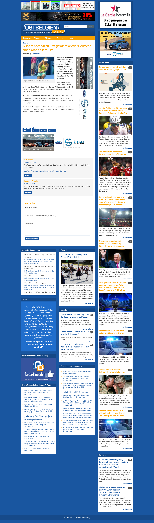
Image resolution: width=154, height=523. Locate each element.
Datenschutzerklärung (82, 518)
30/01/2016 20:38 (30, 183)
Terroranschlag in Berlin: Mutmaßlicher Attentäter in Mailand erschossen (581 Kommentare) (77, 378)
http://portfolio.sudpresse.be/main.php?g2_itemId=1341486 (45, 171)
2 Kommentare (35, 53)
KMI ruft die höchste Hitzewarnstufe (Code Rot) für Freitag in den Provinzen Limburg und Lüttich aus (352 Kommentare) (78, 422)
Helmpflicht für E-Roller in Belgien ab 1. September (37, 449)
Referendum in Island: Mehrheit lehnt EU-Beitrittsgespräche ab (39, 272)
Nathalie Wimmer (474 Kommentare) (75, 392)
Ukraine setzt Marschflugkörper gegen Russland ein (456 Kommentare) (76, 396)
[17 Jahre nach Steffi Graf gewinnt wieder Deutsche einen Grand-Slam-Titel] (38, 68)
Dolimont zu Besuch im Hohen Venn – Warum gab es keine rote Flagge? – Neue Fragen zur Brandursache (38, 399)
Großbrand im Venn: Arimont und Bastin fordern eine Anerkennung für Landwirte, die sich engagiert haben (39, 261)
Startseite (27, 38)
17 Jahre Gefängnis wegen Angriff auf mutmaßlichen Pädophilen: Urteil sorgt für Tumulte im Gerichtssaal (39, 431)
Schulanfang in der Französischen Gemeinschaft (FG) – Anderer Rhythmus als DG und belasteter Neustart (39, 411)
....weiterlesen (88, 303)
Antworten (28, 175)
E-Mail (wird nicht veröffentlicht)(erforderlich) (40, 216)
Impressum (68, 518)
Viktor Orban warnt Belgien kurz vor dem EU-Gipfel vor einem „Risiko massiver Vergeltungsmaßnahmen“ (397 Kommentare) (77, 415)
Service (60, 38)
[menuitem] (26, 38)
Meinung (48, 38)
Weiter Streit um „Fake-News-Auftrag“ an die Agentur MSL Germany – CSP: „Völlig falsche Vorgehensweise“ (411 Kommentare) (77, 403)
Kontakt (70, 38)
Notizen (25, 43)
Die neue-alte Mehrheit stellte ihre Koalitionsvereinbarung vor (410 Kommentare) (77, 410)
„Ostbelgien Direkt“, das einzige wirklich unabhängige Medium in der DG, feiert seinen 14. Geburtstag (39, 443)
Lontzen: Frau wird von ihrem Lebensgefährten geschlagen (38, 405)
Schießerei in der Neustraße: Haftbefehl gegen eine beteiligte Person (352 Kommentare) (78, 429)
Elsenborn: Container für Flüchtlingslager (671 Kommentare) (77, 372)
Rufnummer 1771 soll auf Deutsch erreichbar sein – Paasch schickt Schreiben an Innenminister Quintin (39, 287)
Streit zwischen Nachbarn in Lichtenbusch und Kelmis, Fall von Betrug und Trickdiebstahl (39, 424)
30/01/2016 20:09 (30, 162)
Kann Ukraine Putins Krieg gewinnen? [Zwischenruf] (37, 437)
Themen (37, 38)
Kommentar (29, 224)
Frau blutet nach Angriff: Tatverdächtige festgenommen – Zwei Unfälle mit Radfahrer (38, 392)
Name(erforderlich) (31, 208)
